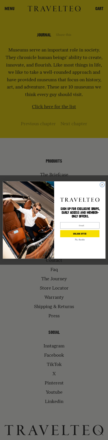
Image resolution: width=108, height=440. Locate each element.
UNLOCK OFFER (79, 233)
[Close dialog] (102, 184)
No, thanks (80, 240)
